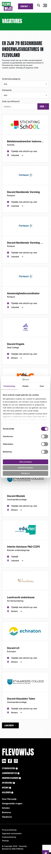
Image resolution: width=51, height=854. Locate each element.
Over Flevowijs (9, 191)
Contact (24, 6)
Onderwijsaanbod (10, 170)
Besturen (6, 204)
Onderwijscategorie (11, 79)
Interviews (7, 174)
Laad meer (9, 117)
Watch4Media (17, 241)
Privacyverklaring (9, 222)
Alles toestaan (25, 462)
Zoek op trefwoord (10, 101)
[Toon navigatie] (45, 6)
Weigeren (25, 473)
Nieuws (5, 179)
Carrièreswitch (9, 165)
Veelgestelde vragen (12, 195)
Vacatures (7, 209)
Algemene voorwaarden (12, 225)
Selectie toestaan (25, 468)
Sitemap (5, 233)
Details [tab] (26, 386)
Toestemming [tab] (9, 386)
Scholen (6, 200)
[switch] (44, 436)
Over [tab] (42, 386)
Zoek (42, 106)
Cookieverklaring (9, 229)
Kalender (6, 184)
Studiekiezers (8, 160)
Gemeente (7, 90)
